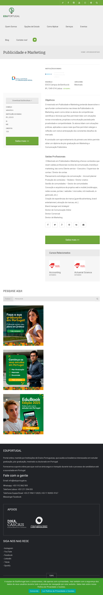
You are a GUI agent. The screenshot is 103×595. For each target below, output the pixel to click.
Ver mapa (66, 88)
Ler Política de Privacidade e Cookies (58, 591)
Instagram (8, 548)
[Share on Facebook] (48, 224)
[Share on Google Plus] (62, 224)
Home (83, 52)
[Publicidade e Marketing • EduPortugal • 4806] (11, 12)
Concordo (34, 591)
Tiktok (7, 562)
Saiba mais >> (22, 141)
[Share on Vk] (76, 224)
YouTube (8, 552)
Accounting (55, 272)
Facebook (8, 555)
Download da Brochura (21, 100)
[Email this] (83, 224)
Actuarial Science (83, 272)
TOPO (51, 576)
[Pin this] (69, 224)
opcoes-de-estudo (93, 52)
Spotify (7, 566)
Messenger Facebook (12, 497)
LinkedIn (7, 559)
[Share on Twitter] (55, 224)
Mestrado (78, 85)
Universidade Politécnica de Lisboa (59, 75)
